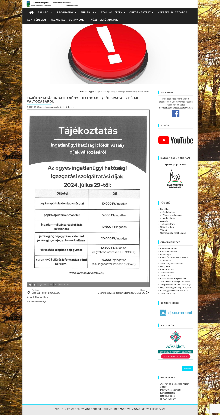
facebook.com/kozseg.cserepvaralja (176, 107)
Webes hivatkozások (172, 214)
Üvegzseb (165, 266)
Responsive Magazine (129, 409)
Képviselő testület (168, 251)
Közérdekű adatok (104, 19)
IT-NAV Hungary (168, 398)
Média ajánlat (169, 217)
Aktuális (164, 220)
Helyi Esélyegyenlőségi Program (175, 287)
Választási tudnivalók (68, 19)
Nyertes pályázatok (172, 12)
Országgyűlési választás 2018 (174, 290)
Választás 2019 (167, 293)
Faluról (44, 12)
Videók (163, 229)
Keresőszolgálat (167, 392)
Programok (66, 12)
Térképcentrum (167, 223)
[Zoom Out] (51, 284)
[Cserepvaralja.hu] (31, 12)
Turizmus (88, 12)
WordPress (93, 409)
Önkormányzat (140, 12)
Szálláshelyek (112, 12)
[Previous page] (30, 284)
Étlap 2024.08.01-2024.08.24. (45, 291)
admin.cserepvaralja (50, 107)
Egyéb (71, 107)
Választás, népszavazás (171, 263)
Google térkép (167, 226)
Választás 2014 (167, 275)
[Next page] (34, 284)
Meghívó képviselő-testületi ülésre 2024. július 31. (121, 291)
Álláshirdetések (167, 272)
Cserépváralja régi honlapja (173, 232)
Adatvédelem (36, 19)
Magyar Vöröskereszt (170, 389)
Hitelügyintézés (167, 395)
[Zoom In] (55, 284)
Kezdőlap (164, 208)
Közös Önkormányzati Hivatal (174, 257)
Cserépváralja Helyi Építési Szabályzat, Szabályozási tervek (175, 280)
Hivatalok (167, 260)
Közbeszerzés (167, 269)
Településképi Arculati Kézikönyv (175, 284)
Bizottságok (165, 254)
